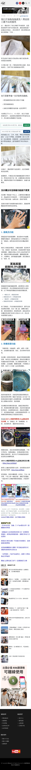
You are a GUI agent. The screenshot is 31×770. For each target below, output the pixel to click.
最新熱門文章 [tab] (11, 565)
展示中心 (21, 718)
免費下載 (26, 131)
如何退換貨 (5, 728)
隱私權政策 (5, 718)
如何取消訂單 (5, 725)
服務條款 (4, 720)
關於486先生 (5, 739)
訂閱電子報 (22, 725)
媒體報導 (4, 744)
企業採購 (21, 723)
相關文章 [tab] (3, 565)
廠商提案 (21, 720)
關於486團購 (5, 741)
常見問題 (4, 723)
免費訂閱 (26, 125)
